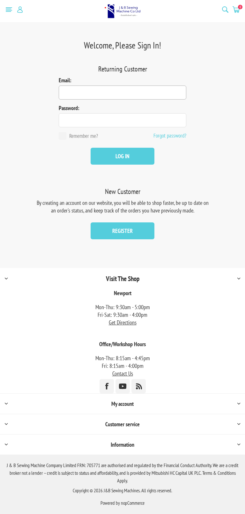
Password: (69, 108)
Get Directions (123, 322)
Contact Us (122, 373)
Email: (65, 80)
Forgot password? (169, 135)
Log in (122, 156)
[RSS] (138, 386)
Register (122, 231)
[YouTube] (122, 386)
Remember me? (83, 135)
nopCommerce (133, 503)
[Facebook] (107, 386)
